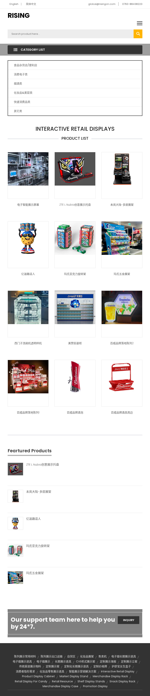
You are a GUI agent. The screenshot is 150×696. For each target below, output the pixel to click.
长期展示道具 (63, 661)
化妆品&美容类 (23, 93)
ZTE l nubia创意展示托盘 (75, 205)
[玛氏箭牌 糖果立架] (75, 238)
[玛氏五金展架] (122, 238)
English (14, 4)
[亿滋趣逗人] (28, 238)
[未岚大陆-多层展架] (122, 169)
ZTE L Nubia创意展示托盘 (42, 465)
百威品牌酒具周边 (122, 412)
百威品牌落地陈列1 (28, 412)
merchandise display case (60, 686)
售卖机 (102, 656)
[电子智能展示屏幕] (28, 169)
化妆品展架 (87, 656)
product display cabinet (38, 676)
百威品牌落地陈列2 (122, 343)
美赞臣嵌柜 (75, 343)
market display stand (74, 676)
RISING (19, 15)
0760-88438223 (132, 4)
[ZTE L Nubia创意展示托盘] (15, 469)
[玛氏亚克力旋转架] (15, 550)
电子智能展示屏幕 (28, 205)
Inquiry (128, 620)
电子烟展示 (43, 661)
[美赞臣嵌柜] (75, 307)
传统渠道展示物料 (30, 666)
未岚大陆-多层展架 (122, 205)
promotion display (95, 686)
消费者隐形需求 (25, 671)
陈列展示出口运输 (51, 656)
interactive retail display (117, 671)
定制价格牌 (100, 666)
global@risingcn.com (101, 4)
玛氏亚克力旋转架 (75, 274)
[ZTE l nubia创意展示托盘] (75, 169)
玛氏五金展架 (122, 274)
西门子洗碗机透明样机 (28, 343)
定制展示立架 (129, 661)
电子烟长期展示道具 (123, 656)
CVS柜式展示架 (85, 661)
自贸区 (71, 656)
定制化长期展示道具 (76, 666)
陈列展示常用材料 (25, 656)
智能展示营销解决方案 (82, 671)
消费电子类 (21, 74)
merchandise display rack (110, 676)
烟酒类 (18, 83)
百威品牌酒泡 (75, 412)
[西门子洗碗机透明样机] (28, 307)
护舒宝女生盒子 (121, 666)
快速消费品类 (22, 102)
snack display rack (122, 681)
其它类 (18, 111)
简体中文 (31, 4)
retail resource (62, 681)
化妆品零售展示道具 (52, 671)
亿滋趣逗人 (28, 274)
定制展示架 (52, 666)
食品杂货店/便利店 (25, 65)
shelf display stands (91, 681)
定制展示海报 (108, 661)
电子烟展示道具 (22, 661)
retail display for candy (31, 681)
